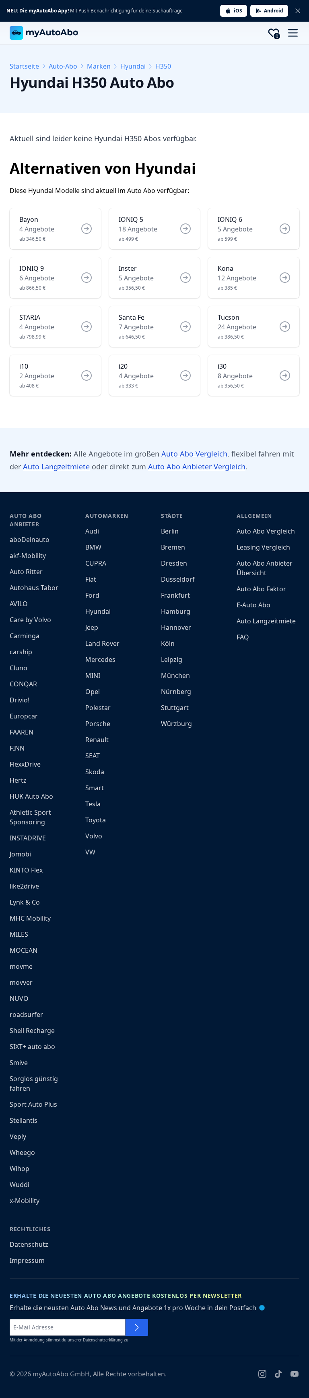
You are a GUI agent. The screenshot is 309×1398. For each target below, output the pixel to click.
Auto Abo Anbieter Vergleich (196, 466)
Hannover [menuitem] (176, 627)
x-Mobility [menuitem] (24, 1200)
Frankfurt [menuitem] (175, 595)
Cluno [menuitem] (18, 667)
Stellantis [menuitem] (23, 1120)
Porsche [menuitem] (97, 723)
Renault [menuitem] (97, 739)
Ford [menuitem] (92, 595)
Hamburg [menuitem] (175, 611)
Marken (99, 66)
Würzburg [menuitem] (176, 723)
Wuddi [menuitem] (19, 1184)
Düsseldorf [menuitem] (178, 579)
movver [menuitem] (21, 982)
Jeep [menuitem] (91, 627)
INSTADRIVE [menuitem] (28, 838)
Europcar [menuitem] (24, 716)
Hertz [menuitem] (18, 780)
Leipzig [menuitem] (171, 659)
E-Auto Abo (253, 605)
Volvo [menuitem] (93, 836)
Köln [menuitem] (168, 643)
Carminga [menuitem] (24, 635)
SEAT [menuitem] (92, 755)
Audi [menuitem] (92, 531)
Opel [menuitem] (92, 691)
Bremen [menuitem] (173, 547)
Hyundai (133, 66)
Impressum (27, 1260)
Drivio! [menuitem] (19, 700)
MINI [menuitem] (92, 675)
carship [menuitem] (21, 651)
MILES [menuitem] (19, 934)
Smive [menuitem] (19, 1062)
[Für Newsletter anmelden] (137, 1327)
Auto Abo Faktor (261, 588)
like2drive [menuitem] (24, 886)
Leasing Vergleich (263, 547)
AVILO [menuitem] (19, 603)
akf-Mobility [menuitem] (28, 555)
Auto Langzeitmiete (56, 466)
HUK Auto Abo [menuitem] (31, 796)
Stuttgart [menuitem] (175, 707)
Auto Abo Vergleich (194, 454)
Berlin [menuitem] (170, 531)
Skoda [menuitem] (94, 771)
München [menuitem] (175, 675)
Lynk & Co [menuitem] (25, 902)
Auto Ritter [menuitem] (26, 571)
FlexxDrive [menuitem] (25, 764)
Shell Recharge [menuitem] (32, 1030)
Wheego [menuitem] (22, 1152)
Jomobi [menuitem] (20, 854)
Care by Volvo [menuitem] (30, 619)
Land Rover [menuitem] (102, 643)
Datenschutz (29, 1244)
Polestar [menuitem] (98, 707)
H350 (163, 66)
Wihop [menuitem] (19, 1168)
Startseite (24, 66)
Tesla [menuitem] (93, 803)
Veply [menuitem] (18, 1136)
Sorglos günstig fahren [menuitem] (34, 1083)
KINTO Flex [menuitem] (26, 870)
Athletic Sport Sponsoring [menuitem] (30, 817)
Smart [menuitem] (94, 787)
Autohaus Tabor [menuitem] (34, 587)
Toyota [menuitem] (95, 820)
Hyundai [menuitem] (98, 611)
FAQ (243, 637)
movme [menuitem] (21, 966)
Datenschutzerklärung (103, 1340)
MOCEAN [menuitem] (23, 950)
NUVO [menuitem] (19, 998)
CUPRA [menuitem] (95, 563)
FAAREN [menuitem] (21, 732)
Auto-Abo (63, 66)
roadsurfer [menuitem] (26, 1014)
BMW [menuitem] (93, 547)
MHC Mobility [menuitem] (30, 918)
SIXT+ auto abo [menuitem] (32, 1046)
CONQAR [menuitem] (23, 684)
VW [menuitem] (90, 852)
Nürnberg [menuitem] (176, 691)
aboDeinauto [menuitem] (29, 539)
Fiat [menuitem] (90, 579)
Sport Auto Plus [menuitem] (33, 1104)
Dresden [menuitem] (174, 563)
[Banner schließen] (298, 11)
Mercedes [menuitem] (100, 659)
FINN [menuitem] (17, 748)
